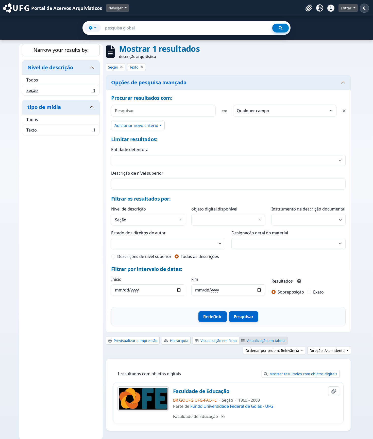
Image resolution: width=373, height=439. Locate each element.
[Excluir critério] (344, 111)
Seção (60, 91)
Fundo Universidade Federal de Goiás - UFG (231, 406)
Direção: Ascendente (328, 350)
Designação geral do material (259, 233)
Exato (318, 292)
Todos (32, 80)
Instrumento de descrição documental (308, 209)
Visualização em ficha (218, 340)
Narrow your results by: (61, 49)
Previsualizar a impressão (135, 340)
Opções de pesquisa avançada (149, 82)
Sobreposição (291, 292)
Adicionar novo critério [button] (136, 125)
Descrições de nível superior (144, 256)
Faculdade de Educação (201, 391)
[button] (308, 8)
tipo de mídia (44, 107)
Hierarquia (178, 340)
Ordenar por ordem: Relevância (272, 350)
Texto (60, 131)
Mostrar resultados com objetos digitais (302, 373)
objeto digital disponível (214, 209)
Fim (194, 279)
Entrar (346, 8)
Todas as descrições (200, 256)
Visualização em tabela (265, 340)
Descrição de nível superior (137, 173)
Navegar (116, 8)
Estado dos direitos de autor (138, 233)
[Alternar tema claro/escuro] (364, 8)
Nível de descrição (50, 67)
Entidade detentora (129, 149)
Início (116, 279)
